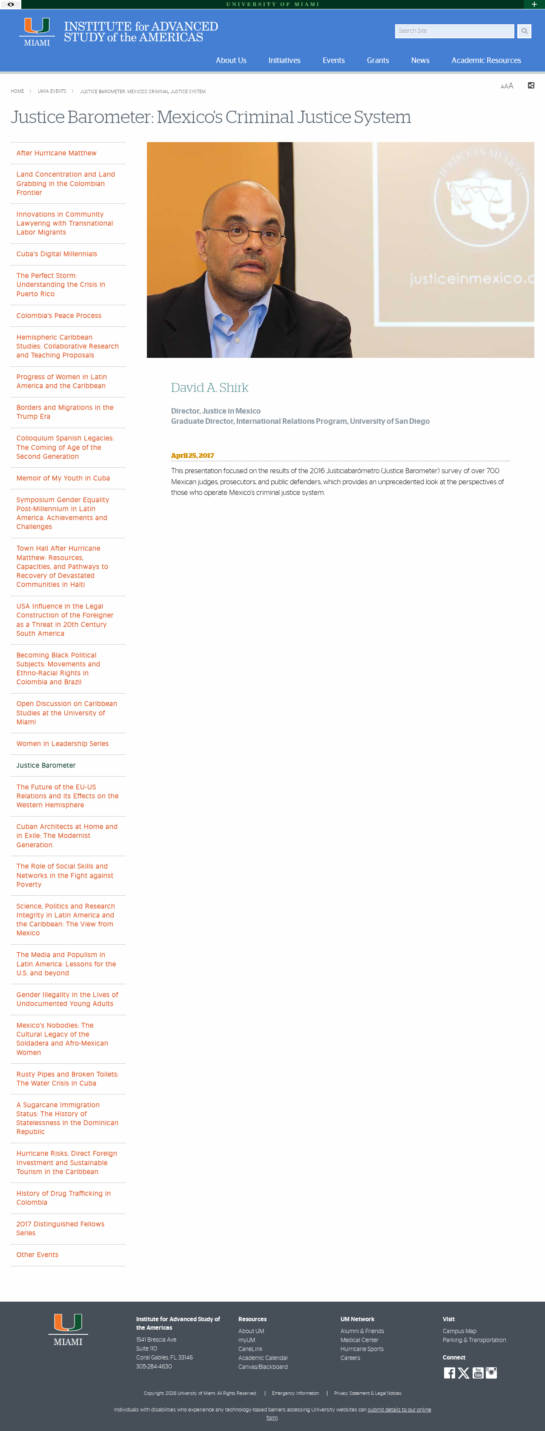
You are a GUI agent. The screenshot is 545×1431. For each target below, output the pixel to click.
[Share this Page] (527, 86)
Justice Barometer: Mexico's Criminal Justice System (143, 91)
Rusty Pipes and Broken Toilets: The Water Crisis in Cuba (68, 1079)
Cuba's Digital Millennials (57, 254)
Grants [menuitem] (378, 61)
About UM (251, 1331)
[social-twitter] (463, 1372)
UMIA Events (53, 91)
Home (18, 91)
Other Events (38, 1254)
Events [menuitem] (334, 61)
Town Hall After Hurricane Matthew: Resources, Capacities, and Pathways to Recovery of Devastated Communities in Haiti (63, 566)
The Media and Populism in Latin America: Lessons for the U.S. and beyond (66, 963)
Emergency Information (295, 1393)
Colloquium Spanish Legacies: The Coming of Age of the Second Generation (65, 447)
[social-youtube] (478, 1373)
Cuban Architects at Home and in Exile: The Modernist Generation (67, 835)
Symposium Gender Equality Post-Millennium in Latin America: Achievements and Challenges (63, 514)
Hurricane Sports (362, 1349)
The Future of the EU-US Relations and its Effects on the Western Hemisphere (68, 796)
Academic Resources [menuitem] (486, 61)
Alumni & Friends (362, 1331)
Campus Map (459, 1331)
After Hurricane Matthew (57, 153)
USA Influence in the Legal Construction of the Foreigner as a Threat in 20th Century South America (65, 620)
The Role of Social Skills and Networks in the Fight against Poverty (65, 875)
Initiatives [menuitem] (285, 61)
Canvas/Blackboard (263, 1367)
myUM (246, 1340)
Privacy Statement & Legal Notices (368, 1393)
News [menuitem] (420, 61)
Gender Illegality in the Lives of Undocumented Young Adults (67, 999)
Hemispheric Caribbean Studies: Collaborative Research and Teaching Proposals (68, 346)
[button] (526, 1407)
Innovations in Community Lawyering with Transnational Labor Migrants (65, 223)
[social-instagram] (491, 1373)
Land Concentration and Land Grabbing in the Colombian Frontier (66, 183)
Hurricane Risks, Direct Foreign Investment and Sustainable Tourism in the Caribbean (67, 1162)
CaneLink (250, 1349)
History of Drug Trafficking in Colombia (64, 1198)
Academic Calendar (263, 1358)
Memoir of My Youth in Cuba (63, 478)
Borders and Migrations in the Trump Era (65, 412)
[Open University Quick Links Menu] (534, 4)
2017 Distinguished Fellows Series (61, 1229)
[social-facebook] (449, 1373)
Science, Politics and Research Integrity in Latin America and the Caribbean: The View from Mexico (66, 920)
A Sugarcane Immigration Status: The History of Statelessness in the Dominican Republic (68, 1119)
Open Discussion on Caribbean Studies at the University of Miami (67, 712)
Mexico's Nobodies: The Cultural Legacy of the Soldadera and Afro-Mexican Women (63, 1039)
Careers (350, 1358)
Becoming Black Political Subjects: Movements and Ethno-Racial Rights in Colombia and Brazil (58, 669)
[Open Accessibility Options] (10, 4)
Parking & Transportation (474, 1340)
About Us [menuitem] (231, 61)
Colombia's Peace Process (59, 315)
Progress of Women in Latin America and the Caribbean (62, 381)
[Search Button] (524, 31)
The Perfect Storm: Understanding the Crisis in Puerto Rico (61, 284)
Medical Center (360, 1340)
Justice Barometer (46, 765)
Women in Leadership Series (63, 743)
